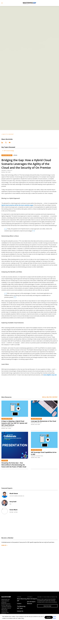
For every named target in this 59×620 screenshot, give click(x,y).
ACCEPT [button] (49, 617)
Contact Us (20, 611)
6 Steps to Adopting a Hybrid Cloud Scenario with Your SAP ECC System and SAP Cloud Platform (14, 423)
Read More (54, 617)
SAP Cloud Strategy (9, 150)
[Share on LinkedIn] (2, 142)
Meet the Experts (32, 599)
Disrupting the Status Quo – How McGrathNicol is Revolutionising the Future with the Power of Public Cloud (13, 465)
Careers (19, 603)
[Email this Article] (9, 142)
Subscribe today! (47, 606)
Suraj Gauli (12, 501)
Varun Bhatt (13, 510)
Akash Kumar (13, 493)
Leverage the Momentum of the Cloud (43, 421)
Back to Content (8, 134)
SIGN (3, 545)
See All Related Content (50, 397)
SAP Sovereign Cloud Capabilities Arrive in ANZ (43, 453)
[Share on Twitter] (6, 142)
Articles (15, 155)
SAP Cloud (4, 460)
